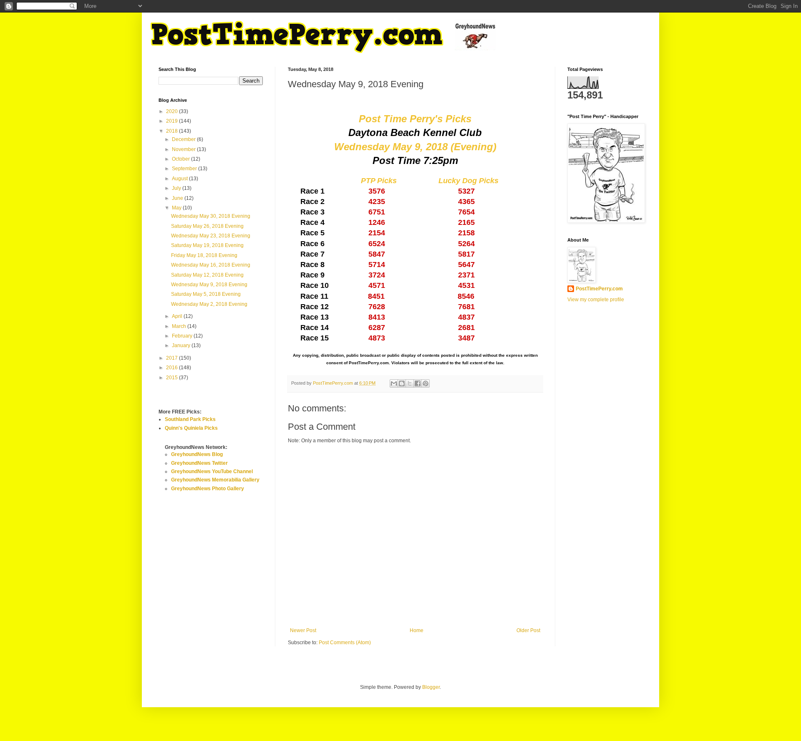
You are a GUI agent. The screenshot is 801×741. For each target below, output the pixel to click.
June (178, 198)
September (185, 168)
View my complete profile (595, 299)
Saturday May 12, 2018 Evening (207, 275)
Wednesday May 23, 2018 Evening (210, 236)
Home (416, 630)
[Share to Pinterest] (425, 383)
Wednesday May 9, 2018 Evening (209, 284)
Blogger (431, 687)
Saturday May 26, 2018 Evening (207, 226)
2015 (172, 378)
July (177, 188)
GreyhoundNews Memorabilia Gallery (215, 480)
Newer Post (303, 630)
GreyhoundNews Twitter (199, 463)
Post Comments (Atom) (345, 642)
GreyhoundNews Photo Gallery (207, 488)
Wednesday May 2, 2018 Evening (209, 304)
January (181, 345)
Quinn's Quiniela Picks (191, 428)
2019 (172, 121)
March (179, 326)
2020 (172, 111)
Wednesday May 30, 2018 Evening (210, 216)
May (177, 208)
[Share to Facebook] (417, 383)
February (183, 336)
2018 (172, 131)
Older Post (528, 630)
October (181, 159)
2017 (172, 358)
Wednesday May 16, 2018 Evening (210, 265)
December (184, 139)
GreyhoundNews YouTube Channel (212, 471)
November (184, 149)
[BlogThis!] (402, 383)
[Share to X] (410, 383)
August (180, 178)
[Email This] (394, 383)
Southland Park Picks (190, 419)
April (178, 316)
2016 (172, 367)
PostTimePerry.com (599, 289)
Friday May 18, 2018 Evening (204, 255)
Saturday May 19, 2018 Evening (207, 245)
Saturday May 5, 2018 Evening (206, 294)
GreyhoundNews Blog (197, 454)
